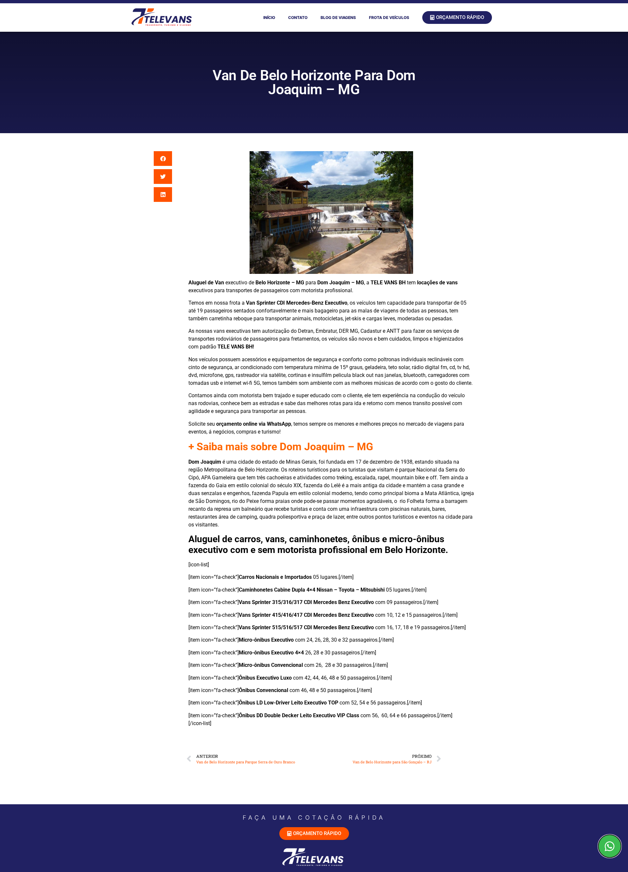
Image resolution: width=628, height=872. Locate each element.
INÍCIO (269, 17)
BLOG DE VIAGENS (338, 17)
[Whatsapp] (610, 846)
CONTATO (297, 17)
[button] (163, 158)
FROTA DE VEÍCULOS (389, 17)
